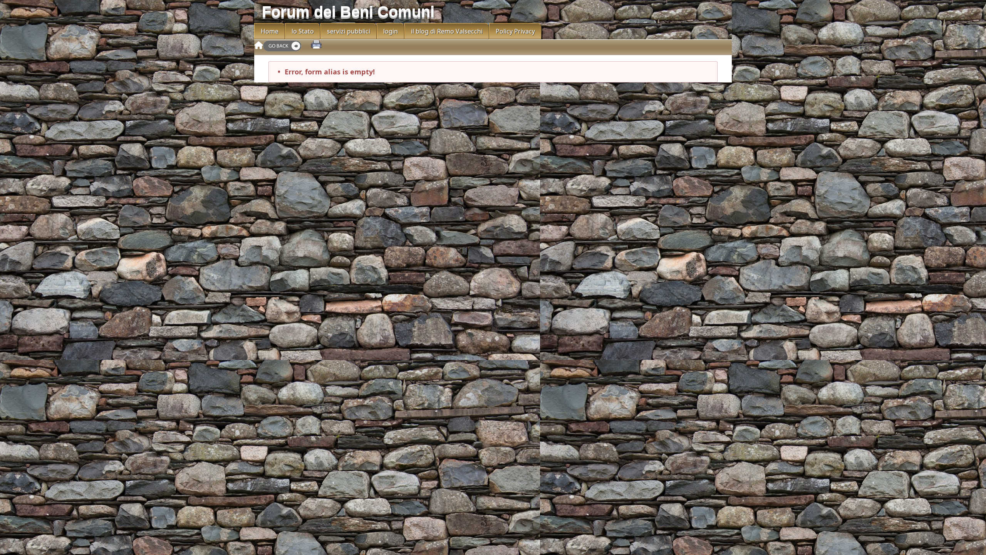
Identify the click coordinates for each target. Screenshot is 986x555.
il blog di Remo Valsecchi (447, 31)
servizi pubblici (348, 31)
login (390, 31)
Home (269, 31)
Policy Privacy (515, 31)
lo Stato (303, 31)
